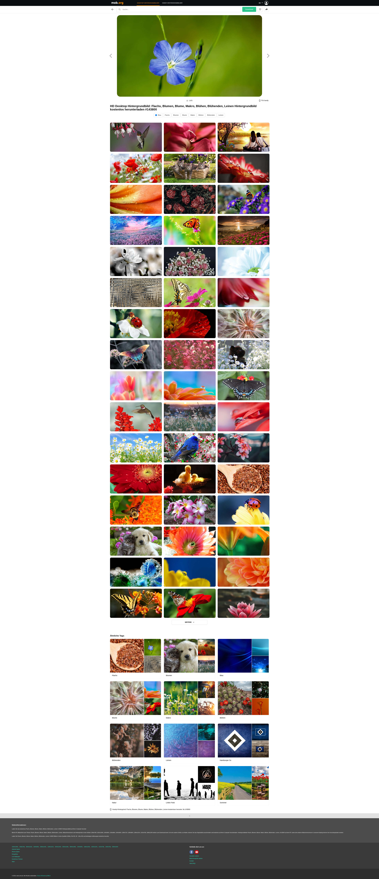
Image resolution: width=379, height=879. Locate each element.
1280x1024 (50, 846)
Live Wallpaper (16, 856)
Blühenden (211, 115)
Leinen (221, 115)
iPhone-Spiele (16, 851)
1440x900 (80, 846)
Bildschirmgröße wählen (196, 858)
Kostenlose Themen (17, 859)
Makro (192, 115)
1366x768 (22, 846)
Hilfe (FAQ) (192, 863)
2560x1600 (115, 846)
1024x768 (101, 846)
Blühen (201, 115)
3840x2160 (29, 846)
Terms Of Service (41, 875)
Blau (159, 115)
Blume (184, 115)
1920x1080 (15, 846)
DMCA (49, 875)
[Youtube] (197, 853)
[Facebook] (192, 853)
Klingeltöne (15, 854)
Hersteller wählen (194, 856)
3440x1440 (58, 846)
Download (249, 9)
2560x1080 (65, 846)
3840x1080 (73, 846)
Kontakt (192, 861)
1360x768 (108, 846)
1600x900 (36, 846)
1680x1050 (87, 846)
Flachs (167, 115)
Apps (13, 861)
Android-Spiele (16, 849)
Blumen (176, 115)
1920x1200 (94, 846)
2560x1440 (43, 846)
